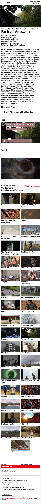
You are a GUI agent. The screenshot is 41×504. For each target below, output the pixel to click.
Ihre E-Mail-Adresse (8, 471)
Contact (3, 464)
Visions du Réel (6, 29)
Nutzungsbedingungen (25, 498)
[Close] (37, 466)
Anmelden (7, 494)
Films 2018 (15, 29)
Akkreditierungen (27, 464)
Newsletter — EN (15, 479)
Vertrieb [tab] (4, 150)
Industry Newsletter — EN (19, 488)
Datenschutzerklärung (8, 498)
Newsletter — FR (16, 484)
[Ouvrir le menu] (2, 2)
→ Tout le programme (32, 186)
